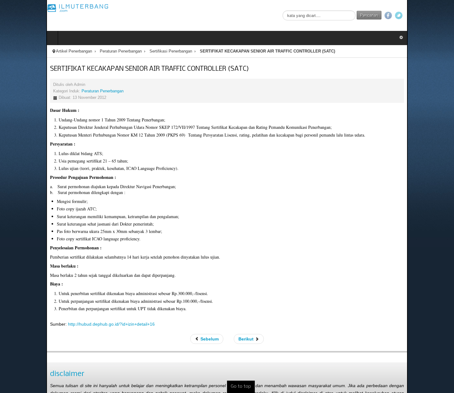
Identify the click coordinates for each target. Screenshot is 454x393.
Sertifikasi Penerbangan (124, 51)
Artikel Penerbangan (28, 51)
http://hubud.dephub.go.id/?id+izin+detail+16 (65, 324)
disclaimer (21, 374)
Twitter (445, 15)
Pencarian (415, 15)
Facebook (434, 15)
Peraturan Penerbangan (74, 51)
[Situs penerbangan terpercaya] (31, 7)
